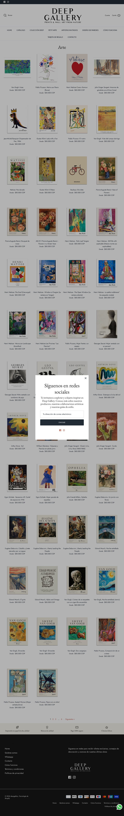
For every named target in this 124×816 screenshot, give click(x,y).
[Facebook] (60, 430)
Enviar (62, 422)
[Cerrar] (85, 378)
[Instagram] (64, 430)
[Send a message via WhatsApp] (119, 807)
